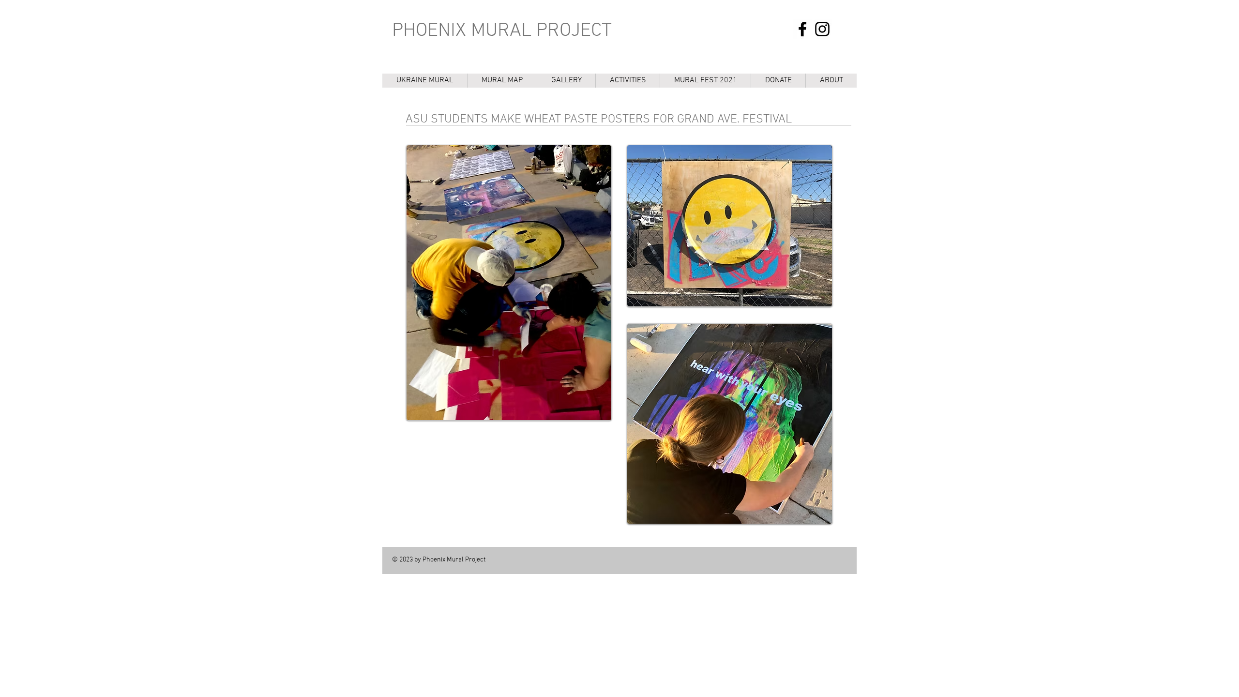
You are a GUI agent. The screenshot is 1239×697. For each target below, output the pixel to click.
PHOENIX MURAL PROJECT (502, 31)
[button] (627, 81)
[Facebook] (802, 29)
